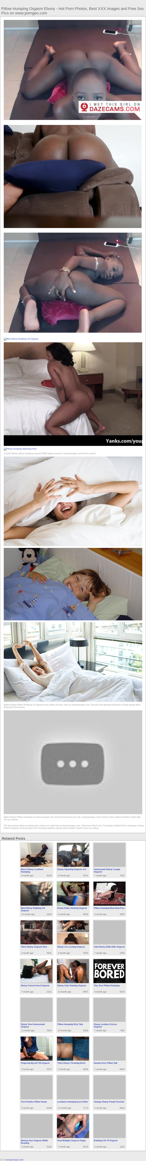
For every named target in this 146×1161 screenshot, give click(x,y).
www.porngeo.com (15, 1160)
